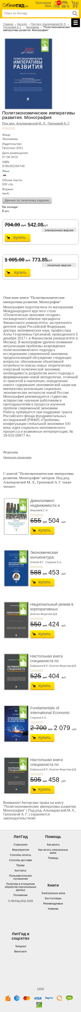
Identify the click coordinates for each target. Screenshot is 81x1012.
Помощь (53, 858)
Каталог (22, 24)
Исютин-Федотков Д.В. (44, 614)
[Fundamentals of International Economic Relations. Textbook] (15, 723)
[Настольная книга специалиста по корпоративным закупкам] (15, 672)
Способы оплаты (20, 855)
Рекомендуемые (53, 903)
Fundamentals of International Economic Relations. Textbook (50, 712)
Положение (20, 895)
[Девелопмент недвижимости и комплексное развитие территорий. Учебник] (15, 516)
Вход (48, 5)
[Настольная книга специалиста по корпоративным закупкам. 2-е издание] (15, 775)
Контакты (20, 870)
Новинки (53, 908)
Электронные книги (53, 893)
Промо (20, 865)
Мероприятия (20, 849)
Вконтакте (20, 951)
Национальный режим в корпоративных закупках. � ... (51, 609)
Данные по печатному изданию (27, 200)
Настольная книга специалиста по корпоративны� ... (47, 661)
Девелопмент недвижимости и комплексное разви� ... (51, 505)
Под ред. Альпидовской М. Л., (25, 123)
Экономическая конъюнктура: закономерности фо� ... (50, 559)
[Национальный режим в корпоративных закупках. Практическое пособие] (15, 620)
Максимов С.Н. (39, 510)
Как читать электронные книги (53, 851)
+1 (3, 128)
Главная (8, 24)
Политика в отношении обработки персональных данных (20, 887)
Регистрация (43, 2)
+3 (8, 128)
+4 (11, 128)
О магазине (21, 844)
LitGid (40, 988)
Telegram (20, 946)
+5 (14, 128)
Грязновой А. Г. (12, 27)
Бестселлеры (53, 898)
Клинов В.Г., (37, 562)
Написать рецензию (17, 457)
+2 (6, 128)
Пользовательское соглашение (20, 877)
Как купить (53, 844)
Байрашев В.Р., (39, 665)
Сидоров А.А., (53, 562)
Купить (19, 237)
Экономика (32, 27)
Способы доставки (20, 860)
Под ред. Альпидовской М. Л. (48, 24)
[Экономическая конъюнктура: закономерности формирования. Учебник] (15, 568)
